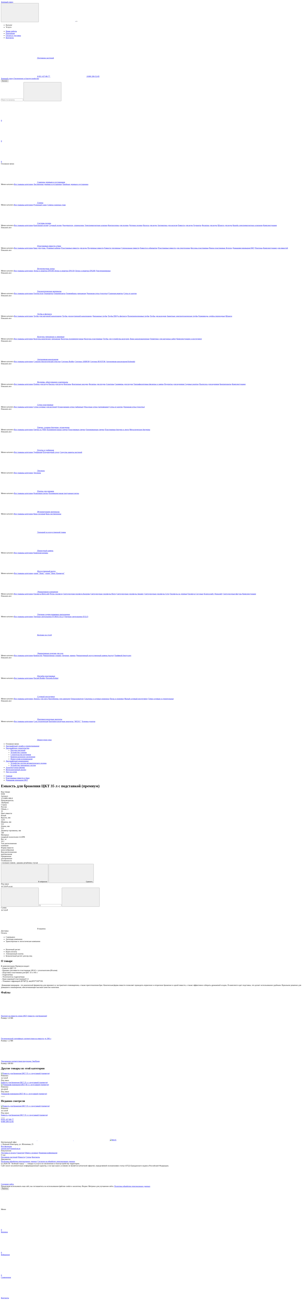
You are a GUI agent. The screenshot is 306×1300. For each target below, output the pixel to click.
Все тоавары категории (23, 184)
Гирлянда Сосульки (195, 594)
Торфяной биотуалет (122, 655)
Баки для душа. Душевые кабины (47, 248)
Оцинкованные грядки (95, 430)
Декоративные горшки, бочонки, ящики (59, 655)
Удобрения (37, 452)
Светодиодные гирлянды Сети (156, 594)
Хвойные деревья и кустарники (75, 184)
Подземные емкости (95, 248)
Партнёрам (10, 33)
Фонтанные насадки (80, 384)
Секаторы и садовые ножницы (96, 699)
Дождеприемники (103, 271)
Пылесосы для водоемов (209, 384)
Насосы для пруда (55, 384)
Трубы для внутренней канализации (77, 316)
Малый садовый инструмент (136, 699)
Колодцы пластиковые (93, 339)
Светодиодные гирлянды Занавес (130, 594)
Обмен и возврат (31, 1153)
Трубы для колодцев (158, 316)
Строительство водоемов (21, 755)
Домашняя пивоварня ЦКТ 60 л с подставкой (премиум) (24, 1094)
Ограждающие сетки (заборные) (70, 407)
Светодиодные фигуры (232, 594)
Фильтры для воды (209, 225)
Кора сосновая (39, 514)
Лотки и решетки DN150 (64, 271)
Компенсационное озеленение (23, 757)
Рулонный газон (40, 205)
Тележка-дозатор (88, 721)
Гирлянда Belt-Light (41, 594)
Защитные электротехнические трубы (182, 316)
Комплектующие (270, 225)
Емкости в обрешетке (148, 248)
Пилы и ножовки (117, 699)
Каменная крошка (40, 553)
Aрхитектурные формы (15, 767)
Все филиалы (6, 1146)
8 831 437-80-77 (43, 76)
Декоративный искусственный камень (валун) (95, 655)
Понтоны (259, 248)
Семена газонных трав (56, 205)
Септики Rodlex (67, 361)
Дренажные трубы (99, 316)
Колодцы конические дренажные (46, 339)
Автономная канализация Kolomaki (120, 361)
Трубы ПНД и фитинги (117, 316)
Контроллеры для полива (118, 225)
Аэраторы (110, 384)
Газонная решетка (115, 293)
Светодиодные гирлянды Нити (103, 594)
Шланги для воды (225, 225)
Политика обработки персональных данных (19, 1161)
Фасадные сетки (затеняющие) (96, 407)
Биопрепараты (225, 384)
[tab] (153, 931)
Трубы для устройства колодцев (116, 339)
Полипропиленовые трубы (138, 316)
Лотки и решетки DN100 (43, 271)
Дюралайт (218, 594)
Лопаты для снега (40, 699)
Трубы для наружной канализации (47, 316)
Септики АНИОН (82, 361)
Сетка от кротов (130, 293)
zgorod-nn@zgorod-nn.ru (10, 1149)
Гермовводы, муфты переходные (211, 316)
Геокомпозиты (60, 293)
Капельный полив (40, 225)
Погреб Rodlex (39, 678)
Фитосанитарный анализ (16, 770)
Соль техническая (40, 721)
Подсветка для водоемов (174, 384)
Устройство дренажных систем (23, 765)
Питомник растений (45, 58)
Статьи (28, 1157)
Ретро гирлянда (56, 594)
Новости (21, 1157)
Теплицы (37, 473)
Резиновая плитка (40, 493)
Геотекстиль (38, 293)
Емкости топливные (112, 248)
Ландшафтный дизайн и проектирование (22, 746)
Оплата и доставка (13, 36)
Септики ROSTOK (98, 361)
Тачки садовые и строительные (161, 699)
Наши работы (11, 31)
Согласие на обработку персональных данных (56, 1161)
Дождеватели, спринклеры (73, 225)
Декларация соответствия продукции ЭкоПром (20, 1061)
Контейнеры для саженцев (59, 699)
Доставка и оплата (8, 1153)
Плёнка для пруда (40, 384)
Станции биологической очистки (47, 361)
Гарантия (20, 1153)
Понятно (5, 1189)
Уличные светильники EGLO (76, 617)
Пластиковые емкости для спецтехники (174, 248)
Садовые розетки (192, 384)
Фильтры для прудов (97, 384)
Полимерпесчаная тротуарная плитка (64, 493)
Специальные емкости (130, 248)
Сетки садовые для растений (45, 407)
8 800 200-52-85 (92, 76)
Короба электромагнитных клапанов (248, 225)
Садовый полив (55, 225)
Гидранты (197, 225)
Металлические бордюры (139, 430)
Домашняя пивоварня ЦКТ (243, 248)
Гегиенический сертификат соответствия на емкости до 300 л (26, 1039)
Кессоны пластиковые (200, 248)
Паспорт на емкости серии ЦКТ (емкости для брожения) (24, 1016)
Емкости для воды (185, 225)
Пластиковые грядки (76, 430)
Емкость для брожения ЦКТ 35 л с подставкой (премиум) (24, 1082)
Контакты (10, 38)
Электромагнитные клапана (96, 225)
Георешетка (48, 293)
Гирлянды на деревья (178, 594)
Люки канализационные (140, 339)
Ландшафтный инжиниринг (17, 761)
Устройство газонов (19, 752)
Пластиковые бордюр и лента (117, 430)
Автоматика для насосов (167, 225)
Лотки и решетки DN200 (85, 271)
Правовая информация (48, 1153)
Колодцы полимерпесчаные (72, 339)
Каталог (5, 81)
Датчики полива (135, 225)
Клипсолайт (209, 594)
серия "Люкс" (39, 573)
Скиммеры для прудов (124, 384)
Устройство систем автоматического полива (28, 763)
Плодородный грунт (51, 452)
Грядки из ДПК (39, 430)
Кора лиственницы (53, 514)
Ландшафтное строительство (17, 748)
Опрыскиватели (77, 699)
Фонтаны (67, 384)
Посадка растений (18, 750)
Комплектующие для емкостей (275, 248)
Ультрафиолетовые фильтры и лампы (148, 384)
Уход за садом (11, 772)
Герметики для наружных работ (163, 339)
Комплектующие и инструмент (189, 339)
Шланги (228, 316)
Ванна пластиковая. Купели (220, 248)
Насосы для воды (150, 225)
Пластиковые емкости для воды (74, 248)
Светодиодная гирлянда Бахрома (76, 594)
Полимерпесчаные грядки (57, 430)
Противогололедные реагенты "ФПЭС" (65, 721)
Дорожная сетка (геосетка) (97, 293)
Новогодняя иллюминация (21, 759)
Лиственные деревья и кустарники (47, 184)
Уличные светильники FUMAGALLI (48, 617)
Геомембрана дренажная (76, 293)
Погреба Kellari (52, 678)
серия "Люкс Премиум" (55, 573)
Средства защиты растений (71, 452)
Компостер (37, 655)
